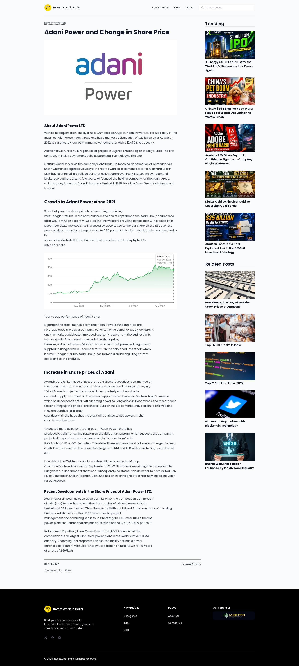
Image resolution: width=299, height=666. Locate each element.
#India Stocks (53, 570)
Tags (177, 7)
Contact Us (175, 623)
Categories (160, 7)
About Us (173, 616)
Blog (189, 7)
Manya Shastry (191, 564)
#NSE (68, 570)
